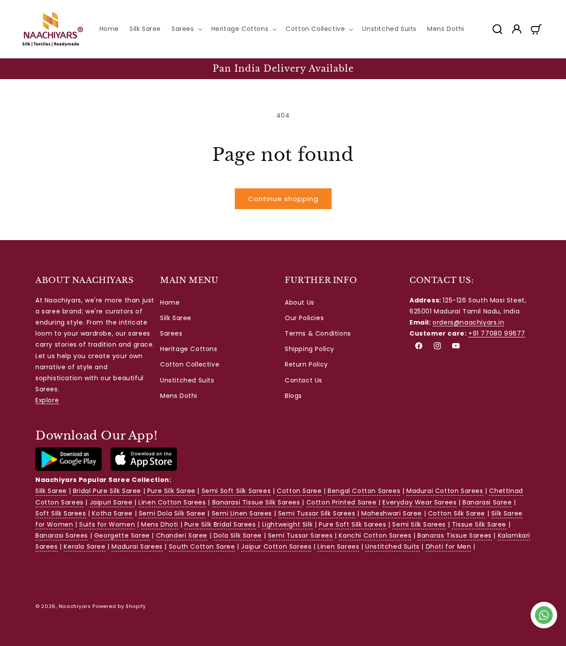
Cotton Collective (189, 364)
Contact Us (303, 380)
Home (170, 302)
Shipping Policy (309, 348)
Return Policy (306, 364)
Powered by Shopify (119, 606)
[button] (186, 28)
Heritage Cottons (189, 348)
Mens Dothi (178, 395)
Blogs (293, 395)
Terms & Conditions (318, 333)
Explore (47, 400)
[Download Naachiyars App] (68, 468)
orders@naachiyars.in (468, 322)
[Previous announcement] (25, 68)
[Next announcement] (541, 68)
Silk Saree (175, 317)
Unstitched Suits (187, 380)
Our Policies (304, 317)
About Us (299, 302)
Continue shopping (283, 198)
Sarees (171, 333)
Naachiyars (75, 606)
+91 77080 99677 (496, 333)
